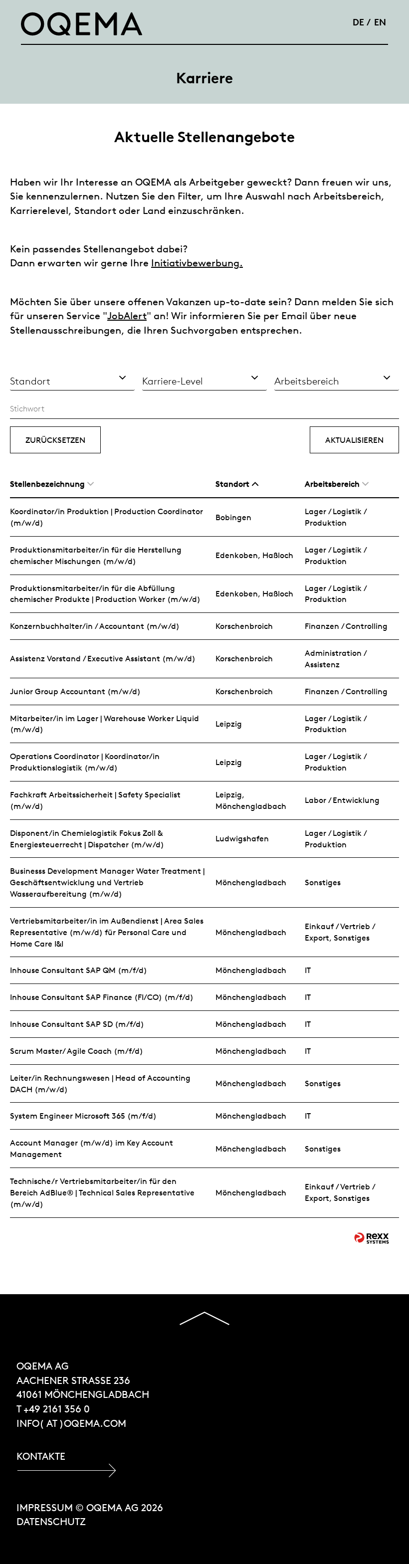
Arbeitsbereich (332, 484)
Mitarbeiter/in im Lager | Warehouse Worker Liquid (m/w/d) (104, 724)
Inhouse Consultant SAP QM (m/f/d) (78, 970)
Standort (232, 484)
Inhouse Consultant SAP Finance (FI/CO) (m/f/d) (102, 997)
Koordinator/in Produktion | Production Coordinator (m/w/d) (106, 517)
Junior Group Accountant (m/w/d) (75, 691)
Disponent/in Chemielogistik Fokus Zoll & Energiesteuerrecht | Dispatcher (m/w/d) (87, 838)
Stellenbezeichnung (47, 484)
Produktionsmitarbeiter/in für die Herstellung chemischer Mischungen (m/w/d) (96, 555)
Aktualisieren (354, 440)
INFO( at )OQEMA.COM (71, 1423)
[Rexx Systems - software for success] (371, 1238)
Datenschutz (51, 1521)
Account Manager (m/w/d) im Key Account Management (91, 1148)
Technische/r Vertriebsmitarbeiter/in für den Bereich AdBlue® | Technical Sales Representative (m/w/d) (102, 1192)
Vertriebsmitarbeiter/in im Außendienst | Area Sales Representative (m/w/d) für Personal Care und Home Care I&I (107, 932)
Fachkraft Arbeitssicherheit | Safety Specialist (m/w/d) (95, 800)
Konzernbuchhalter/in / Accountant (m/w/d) (95, 626)
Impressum (44, 1507)
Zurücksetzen (55, 440)
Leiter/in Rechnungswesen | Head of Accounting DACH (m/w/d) (100, 1083)
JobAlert (127, 315)
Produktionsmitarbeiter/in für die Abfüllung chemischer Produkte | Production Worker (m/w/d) (105, 593)
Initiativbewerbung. (197, 262)
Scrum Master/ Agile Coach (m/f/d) (76, 1051)
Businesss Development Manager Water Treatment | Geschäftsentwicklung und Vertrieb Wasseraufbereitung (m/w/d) (107, 882)
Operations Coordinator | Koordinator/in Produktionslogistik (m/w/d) (85, 762)
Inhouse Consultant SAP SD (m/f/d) (77, 1024)
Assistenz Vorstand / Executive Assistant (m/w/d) (103, 658)
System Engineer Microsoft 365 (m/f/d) (83, 1116)
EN (380, 22)
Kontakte (40, 1456)
